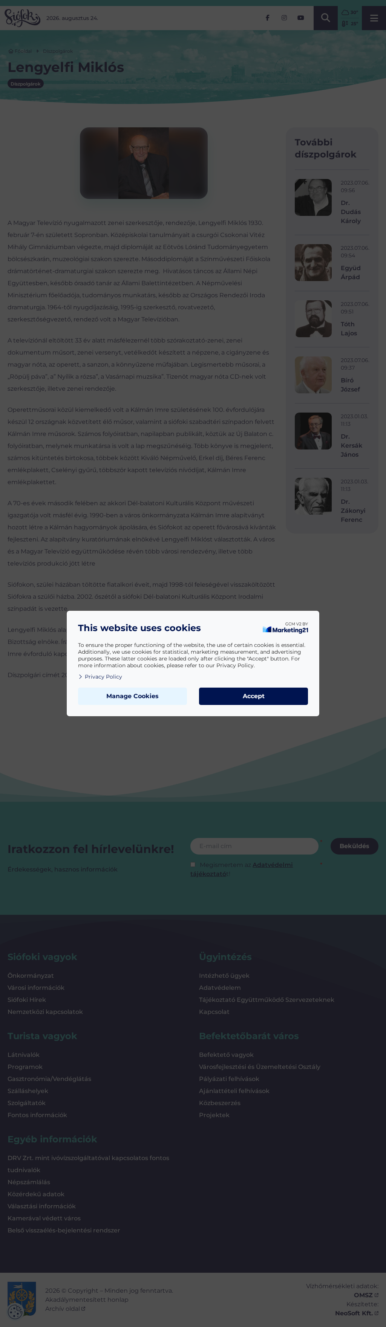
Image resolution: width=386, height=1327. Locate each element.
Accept (254, 696)
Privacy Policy (103, 676)
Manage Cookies (132, 696)
